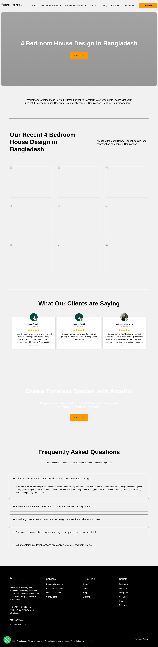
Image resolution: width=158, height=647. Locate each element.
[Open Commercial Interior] (85, 5)
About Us (94, 5)
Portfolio (115, 5)
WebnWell (89, 641)
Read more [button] (33, 345)
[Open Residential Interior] (60, 5)
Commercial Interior (74, 5)
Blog (105, 5)
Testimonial (128, 5)
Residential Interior (50, 5)
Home (34, 5)
